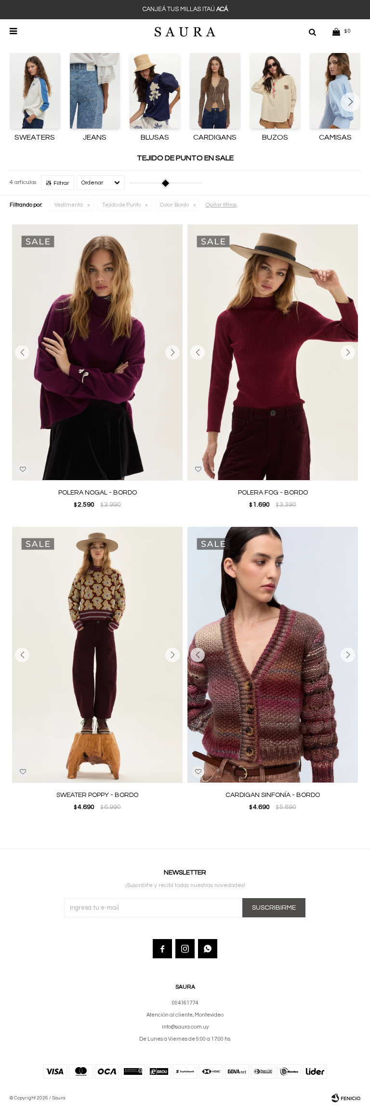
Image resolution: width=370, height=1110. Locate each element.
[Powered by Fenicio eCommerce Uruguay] (345, 1098)
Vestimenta (68, 205)
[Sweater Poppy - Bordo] (97, 655)
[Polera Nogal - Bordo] (97, 352)
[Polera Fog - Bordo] (272, 352)
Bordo (174, 205)
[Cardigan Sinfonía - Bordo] (272, 655)
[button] (312, 31)
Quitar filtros (221, 205)
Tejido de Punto (121, 205)
